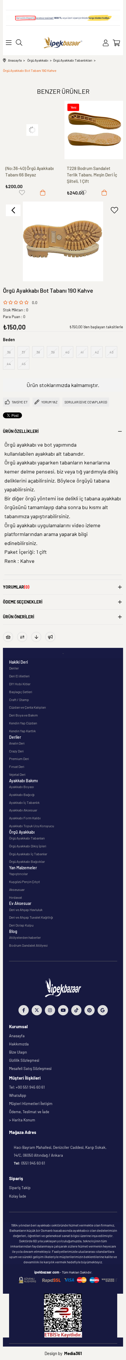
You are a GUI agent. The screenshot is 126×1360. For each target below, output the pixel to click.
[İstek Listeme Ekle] (8, 637)
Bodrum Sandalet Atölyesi (28, 945)
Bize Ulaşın (18, 1052)
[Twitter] (37, 1010)
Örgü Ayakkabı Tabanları (27, 838)
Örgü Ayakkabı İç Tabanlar (28, 854)
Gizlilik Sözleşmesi (24, 1060)
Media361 (73, 1353)
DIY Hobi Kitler (19, 684)
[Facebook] (23, 1010)
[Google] (103, 1010)
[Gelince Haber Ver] (50, 637)
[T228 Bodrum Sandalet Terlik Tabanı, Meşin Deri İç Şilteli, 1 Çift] (32, 130)
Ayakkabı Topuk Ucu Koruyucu (31, 826)
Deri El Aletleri (19, 676)
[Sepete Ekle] (42, 193)
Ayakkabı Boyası (21, 787)
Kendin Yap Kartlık (22, 731)
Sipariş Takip (19, 1187)
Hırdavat (15, 897)
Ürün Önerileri (18, 616)
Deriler (14, 668)
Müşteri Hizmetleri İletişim (30, 1103)
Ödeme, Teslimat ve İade (29, 1111)
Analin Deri (17, 743)
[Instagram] (50, 1010)
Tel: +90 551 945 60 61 (27, 1087)
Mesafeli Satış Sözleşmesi (30, 1068)
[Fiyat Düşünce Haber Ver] (36, 637)
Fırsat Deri (16, 766)
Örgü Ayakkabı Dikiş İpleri (27, 846)
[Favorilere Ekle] (114, 210)
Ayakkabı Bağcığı (22, 794)
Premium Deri (19, 759)
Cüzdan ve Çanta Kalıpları (27, 707)
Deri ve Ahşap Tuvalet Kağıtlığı (31, 917)
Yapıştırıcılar (18, 874)
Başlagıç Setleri (20, 692)
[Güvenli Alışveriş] (68, 1280)
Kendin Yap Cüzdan (23, 723)
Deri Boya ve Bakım (23, 715)
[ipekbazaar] (63, 42)
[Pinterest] (89, 1010)
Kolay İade (17, 1196)
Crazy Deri (16, 751)
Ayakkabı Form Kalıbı (25, 818)
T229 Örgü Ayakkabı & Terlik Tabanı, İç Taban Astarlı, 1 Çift (93, 175)
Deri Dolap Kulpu (21, 925)
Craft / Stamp (19, 700)
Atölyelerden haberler (25, 937)
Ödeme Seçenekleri (22, 601)
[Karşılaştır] (22, 637)
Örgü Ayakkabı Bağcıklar (27, 861)
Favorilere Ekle (22, 193)
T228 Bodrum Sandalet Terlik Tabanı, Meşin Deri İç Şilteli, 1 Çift (30, 175)
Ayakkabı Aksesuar (23, 810)
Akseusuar (17, 889)
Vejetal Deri (17, 774)
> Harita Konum (22, 1120)
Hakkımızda (19, 1044)
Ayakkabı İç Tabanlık (24, 802)
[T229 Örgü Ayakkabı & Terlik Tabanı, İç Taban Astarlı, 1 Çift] (93, 130)
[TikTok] (76, 1010)
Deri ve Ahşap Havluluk (25, 910)
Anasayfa (17, 1035)
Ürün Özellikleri (21, 431)
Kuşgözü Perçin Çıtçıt (24, 882)
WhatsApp (17, 1095)
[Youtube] (63, 1010)
